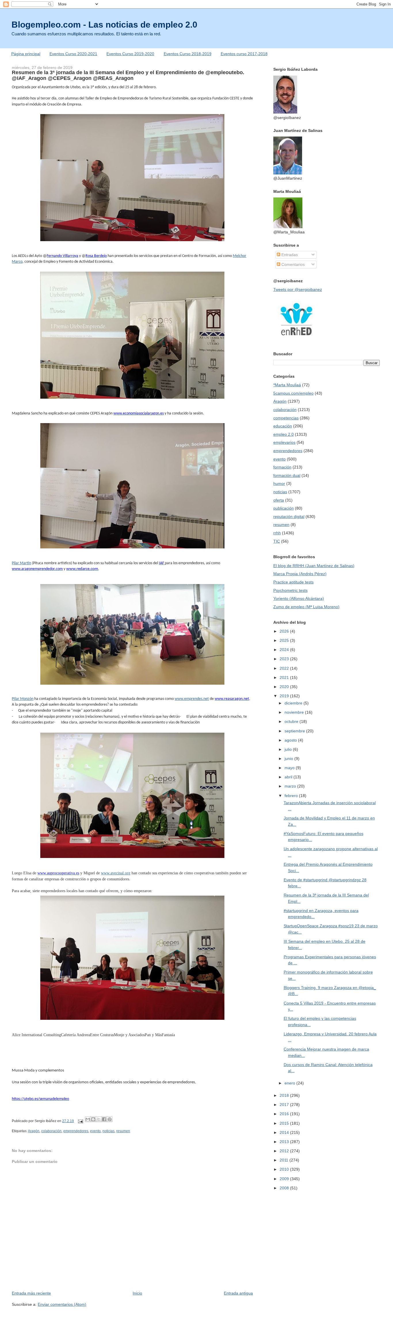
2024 (285, 649)
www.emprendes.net (192, 699)
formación (282, 467)
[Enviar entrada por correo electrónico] (80, 1121)
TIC (276, 541)
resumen (123, 1131)
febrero (292, 795)
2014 (285, 1132)
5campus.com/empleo (293, 393)
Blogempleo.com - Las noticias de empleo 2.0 (104, 24)
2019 (285, 696)
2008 (285, 1188)
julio (289, 749)
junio (289, 758)
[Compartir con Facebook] (104, 1119)
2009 (285, 1178)
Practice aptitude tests (293, 582)
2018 (285, 1095)
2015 (285, 1123)
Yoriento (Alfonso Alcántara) (298, 598)
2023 (285, 658)
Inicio (137, 1293)
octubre (292, 721)
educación (282, 426)
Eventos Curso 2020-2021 (73, 53)
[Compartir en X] (99, 1119)
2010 (285, 1169)
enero (290, 1083)
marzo (291, 786)
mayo (290, 767)
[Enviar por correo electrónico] (88, 1119)
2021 (285, 677)
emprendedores (75, 1131)
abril (289, 777)
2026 (285, 631)
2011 (284, 1160)
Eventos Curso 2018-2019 (187, 53)
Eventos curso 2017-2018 (244, 53)
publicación (283, 508)
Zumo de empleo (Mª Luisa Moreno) (306, 606)
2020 (285, 686)
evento (95, 1131)
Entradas (289, 254)
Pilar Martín (21, 563)
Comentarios (292, 264)
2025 (285, 640)
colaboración (51, 1131)
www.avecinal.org (115, 873)
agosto (291, 740)
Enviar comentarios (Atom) (62, 1304)
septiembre (295, 731)
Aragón (33, 1131)
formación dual (286, 475)
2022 (285, 668)
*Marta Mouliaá (287, 385)
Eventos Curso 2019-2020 (130, 53)
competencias (286, 418)
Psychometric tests (290, 590)
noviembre (295, 712)
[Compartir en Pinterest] (109, 1119)
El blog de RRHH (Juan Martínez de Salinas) (313, 565)
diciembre (294, 703)
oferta (278, 500)
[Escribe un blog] (93, 1119)
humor (279, 483)
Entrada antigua (238, 1293)
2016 (285, 1113)
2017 (285, 1104)
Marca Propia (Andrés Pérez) (300, 573)
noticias (108, 1131)
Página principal (25, 53)
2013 (285, 1141)
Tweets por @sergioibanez (297, 289)
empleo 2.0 (283, 434)
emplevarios (284, 442)
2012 (285, 1151)
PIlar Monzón (22, 699)
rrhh (277, 533)
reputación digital (288, 516)
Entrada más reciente (31, 1293)
